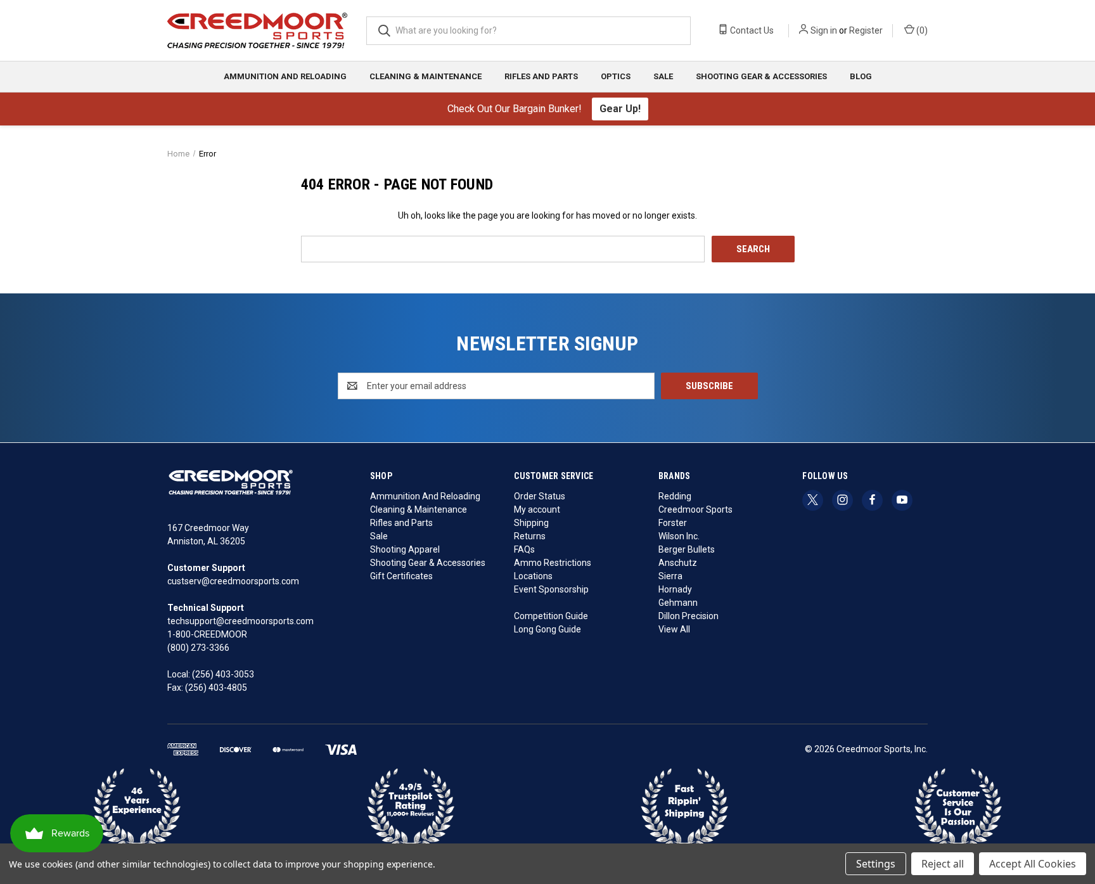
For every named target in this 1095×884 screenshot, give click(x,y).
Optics (616, 76)
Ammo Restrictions (552, 563)
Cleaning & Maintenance (425, 76)
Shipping (531, 523)
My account (537, 509)
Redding (674, 496)
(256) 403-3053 (223, 674)
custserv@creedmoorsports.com (233, 581)
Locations (533, 576)
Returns (530, 536)
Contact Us (751, 30)
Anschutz (677, 563)
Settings (875, 864)
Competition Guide (551, 616)
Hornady (675, 589)
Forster (672, 523)
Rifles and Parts (541, 76)
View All (674, 629)
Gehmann (678, 603)
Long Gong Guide (547, 629)
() (921, 30)
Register (866, 30)
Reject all (942, 864)
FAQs (524, 549)
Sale (663, 76)
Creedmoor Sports (695, 509)
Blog (861, 76)
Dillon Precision (688, 616)
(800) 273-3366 (198, 648)
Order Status (539, 496)
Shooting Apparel (405, 549)
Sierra (670, 576)
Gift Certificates (401, 576)
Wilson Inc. (679, 536)
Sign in (823, 30)
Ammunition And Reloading (285, 76)
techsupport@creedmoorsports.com (240, 621)
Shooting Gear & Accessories (761, 76)
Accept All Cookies (1032, 864)
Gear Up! (620, 109)
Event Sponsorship (551, 589)
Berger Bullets (686, 549)
